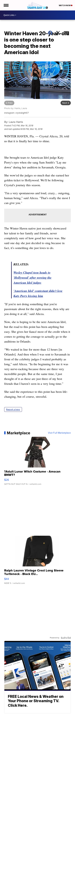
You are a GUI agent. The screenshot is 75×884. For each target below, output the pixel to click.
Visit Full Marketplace (59, 433)
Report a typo (13, 409)
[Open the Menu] (6, 5)
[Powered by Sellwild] (66, 638)
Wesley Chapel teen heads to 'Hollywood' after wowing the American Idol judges (32, 277)
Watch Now (65, 5)
